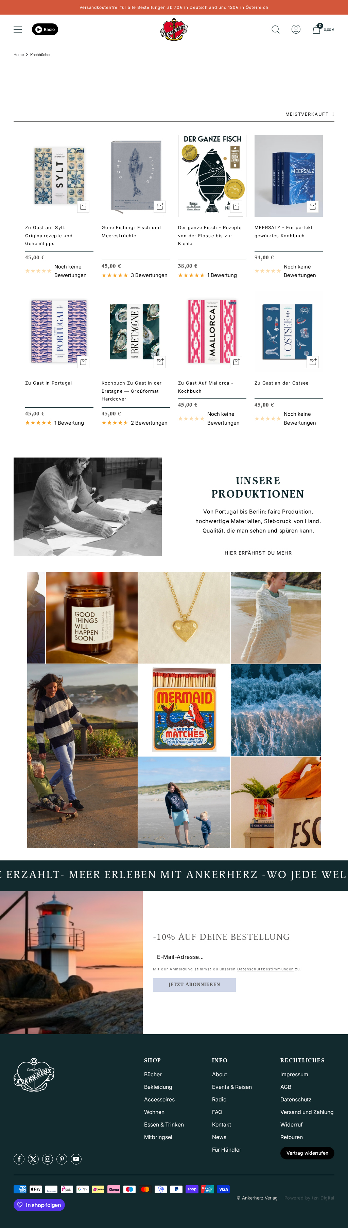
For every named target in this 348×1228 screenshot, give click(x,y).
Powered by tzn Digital (309, 1198)
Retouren (291, 1137)
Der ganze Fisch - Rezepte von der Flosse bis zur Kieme (210, 235)
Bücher (153, 1074)
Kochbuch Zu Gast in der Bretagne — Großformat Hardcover (132, 391)
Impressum (294, 1074)
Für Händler (226, 1149)
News (219, 1137)
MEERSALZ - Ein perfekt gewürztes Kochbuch (284, 231)
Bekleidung (158, 1087)
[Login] (296, 29)
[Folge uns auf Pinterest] (62, 1159)
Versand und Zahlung (307, 1112)
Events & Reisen (232, 1087)
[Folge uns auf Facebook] (19, 1159)
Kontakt (221, 1124)
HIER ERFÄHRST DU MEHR (258, 553)
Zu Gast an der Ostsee (282, 383)
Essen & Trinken (164, 1124)
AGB (285, 1087)
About (219, 1074)
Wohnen (154, 1112)
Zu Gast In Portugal (48, 383)
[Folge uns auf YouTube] (76, 1159)
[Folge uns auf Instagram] (47, 1159)
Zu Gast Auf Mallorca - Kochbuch (205, 386)
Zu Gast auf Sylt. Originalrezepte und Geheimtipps (49, 235)
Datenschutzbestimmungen (265, 969)
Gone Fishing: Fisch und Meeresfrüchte (131, 231)
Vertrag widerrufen (307, 1153)
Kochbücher (40, 54)
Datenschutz (296, 1099)
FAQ (217, 1112)
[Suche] (276, 29)
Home (19, 54)
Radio (49, 29)
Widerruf (291, 1124)
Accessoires (159, 1099)
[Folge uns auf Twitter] (33, 1159)
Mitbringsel (158, 1137)
